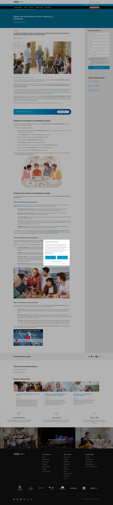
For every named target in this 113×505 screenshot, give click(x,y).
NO (50, 257)
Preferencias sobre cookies (56, 261)
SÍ (62, 257)
